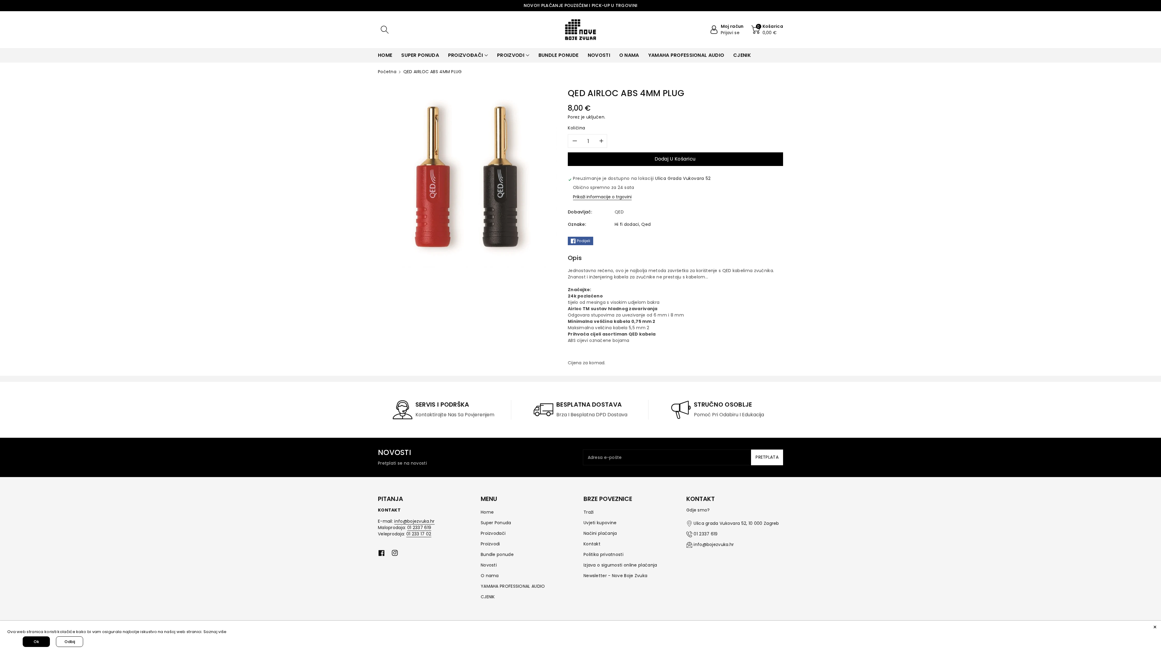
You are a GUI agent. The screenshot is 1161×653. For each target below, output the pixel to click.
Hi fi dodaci (627, 224)
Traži (589, 512)
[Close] (1155, 627)
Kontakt (592, 544)
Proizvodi (490, 544)
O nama (490, 576)
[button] (384, 29)
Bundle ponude (497, 554)
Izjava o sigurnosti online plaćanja (620, 565)
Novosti (489, 565)
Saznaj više (214, 632)
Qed (646, 224)
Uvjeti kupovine (600, 523)
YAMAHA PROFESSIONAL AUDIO (513, 586)
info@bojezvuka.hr (414, 521)
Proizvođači (493, 533)
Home (487, 512)
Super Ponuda (496, 523)
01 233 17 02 (418, 534)
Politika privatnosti (603, 554)
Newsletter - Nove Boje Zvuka (615, 576)
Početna (387, 72)
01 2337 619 (419, 528)
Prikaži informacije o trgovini (602, 197)
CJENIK (488, 597)
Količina (576, 128)
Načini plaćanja (600, 533)
